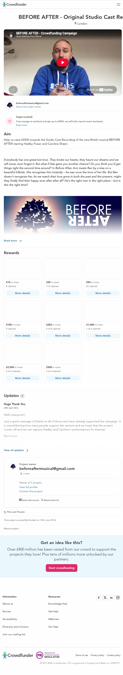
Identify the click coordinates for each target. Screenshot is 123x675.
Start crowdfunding (61, 568)
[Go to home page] (15, 4)
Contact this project (31, 491)
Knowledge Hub (57, 603)
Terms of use (81, 655)
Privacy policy (97, 655)
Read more (21, 125)
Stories (7, 611)
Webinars (53, 619)
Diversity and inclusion (16, 626)
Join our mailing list (14, 634)
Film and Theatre (16, 511)
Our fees (53, 626)
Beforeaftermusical (30, 500)
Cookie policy (113, 655)
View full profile (28, 487)
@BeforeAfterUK (51, 500)
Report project (11, 528)
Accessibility (10, 619)
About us (8, 603)
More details (22, 293)
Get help (53, 611)
